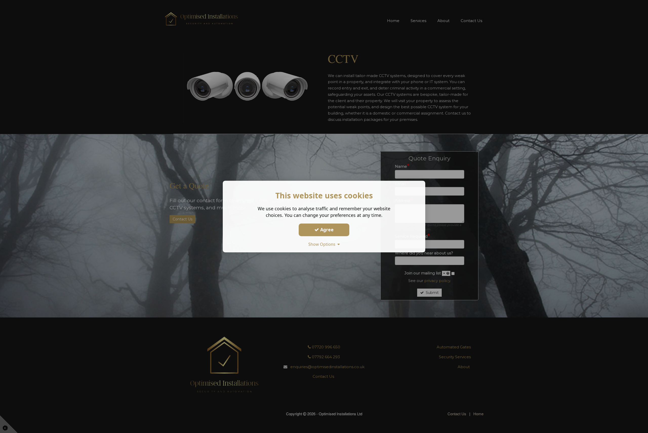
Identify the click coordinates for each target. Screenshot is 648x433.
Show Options (322, 244)
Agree (326, 230)
